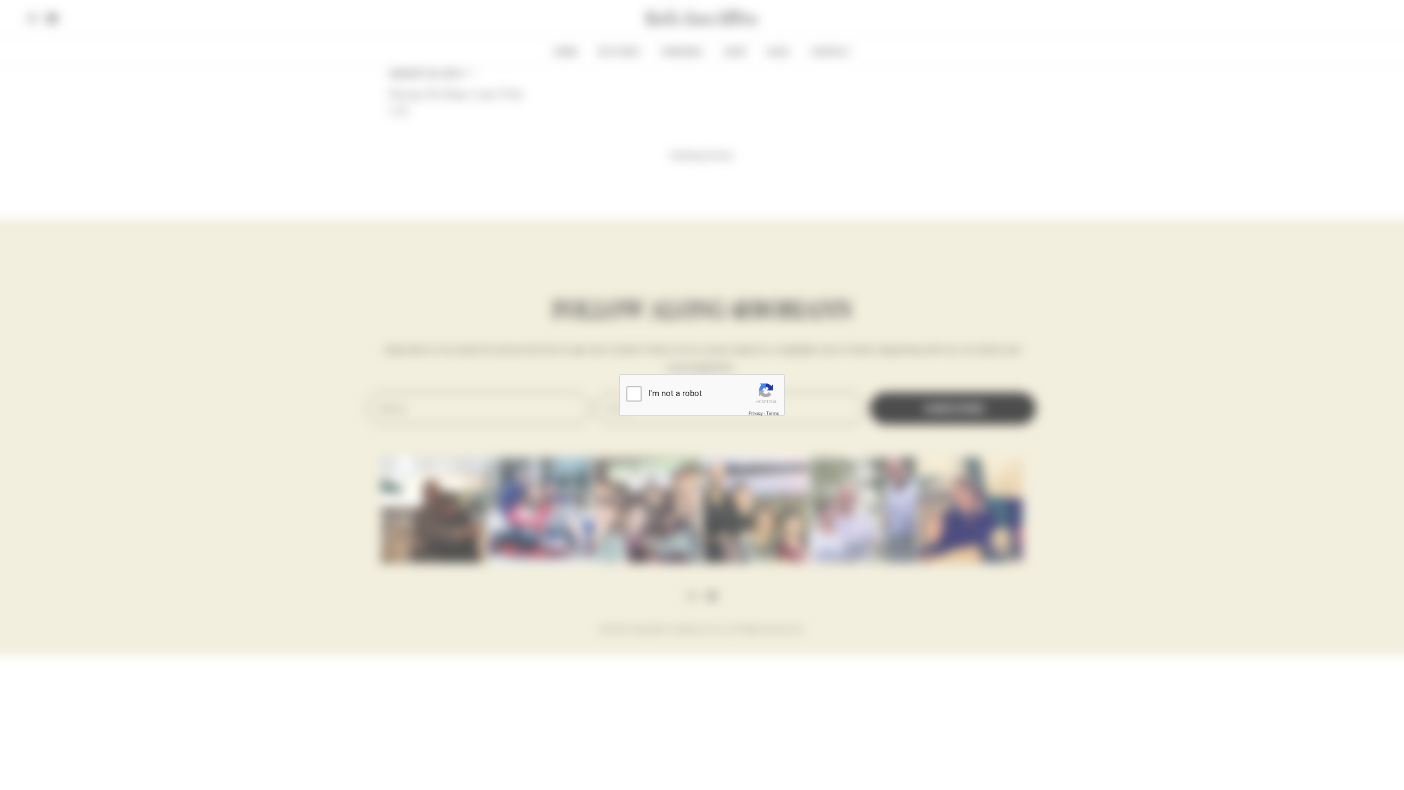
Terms (772, 413)
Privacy (756, 413)
